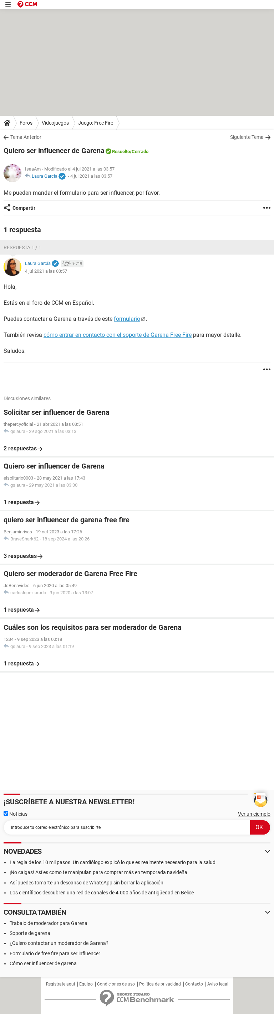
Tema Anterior (25, 137)
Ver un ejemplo (254, 814)
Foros (26, 123)
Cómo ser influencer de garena (43, 963)
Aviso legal (217, 984)
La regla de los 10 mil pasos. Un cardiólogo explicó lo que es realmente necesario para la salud (112, 862)
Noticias (17, 814)
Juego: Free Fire (95, 123)
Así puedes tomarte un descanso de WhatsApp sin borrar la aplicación (86, 882)
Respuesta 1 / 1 (22, 247)
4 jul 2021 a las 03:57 (91, 176)
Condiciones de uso (116, 984)
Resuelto (121, 151)
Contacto (194, 984)
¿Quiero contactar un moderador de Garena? (59, 943)
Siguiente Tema (247, 137)
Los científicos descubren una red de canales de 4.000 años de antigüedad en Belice (102, 892)
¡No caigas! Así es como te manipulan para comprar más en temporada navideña (98, 872)
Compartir (23, 208)
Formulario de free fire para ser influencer (55, 953)
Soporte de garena (30, 933)
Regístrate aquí (60, 984)
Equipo (86, 984)
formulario (127, 318)
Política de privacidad (160, 984)
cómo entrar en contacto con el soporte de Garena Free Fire (118, 334)
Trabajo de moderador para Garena (48, 923)
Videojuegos (55, 123)
